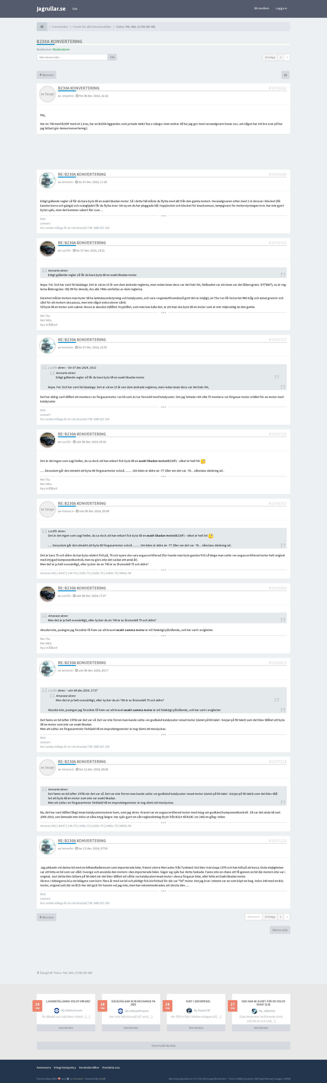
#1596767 (278, 503)
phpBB (102, 1078)
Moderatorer (61, 49)
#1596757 (278, 339)
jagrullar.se (51, 8)
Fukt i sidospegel (198, 1001)
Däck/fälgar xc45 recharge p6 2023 (133, 1003)
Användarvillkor (89, 1067)
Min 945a (46, 320)
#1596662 (278, 88)
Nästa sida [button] (280, 930)
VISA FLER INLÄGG (163, 1046)
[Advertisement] (167, 951)
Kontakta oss (111, 1067)
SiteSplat (78, 1078)
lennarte (67, 182)
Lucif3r (66, 250)
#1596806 (278, 588)
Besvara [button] (48, 75)
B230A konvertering (59, 41)
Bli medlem (261, 8)
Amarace (68, 511)
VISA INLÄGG (66, 1027)
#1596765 (278, 434)
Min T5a (45, 316)
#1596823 (278, 662)
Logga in (281, 8)
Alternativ (254, 916)
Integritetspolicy (65, 1067)
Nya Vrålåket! (48, 325)
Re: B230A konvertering (82, 174)
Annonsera (44, 1067)
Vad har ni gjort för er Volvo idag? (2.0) (263, 1003)
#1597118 (278, 761)
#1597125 (278, 840)
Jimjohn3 (68, 96)
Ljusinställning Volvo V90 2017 (68, 1001)
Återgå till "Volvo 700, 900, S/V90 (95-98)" (66, 973)
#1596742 (278, 242)
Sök (74, 9)
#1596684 (278, 174)
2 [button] (287, 57)
